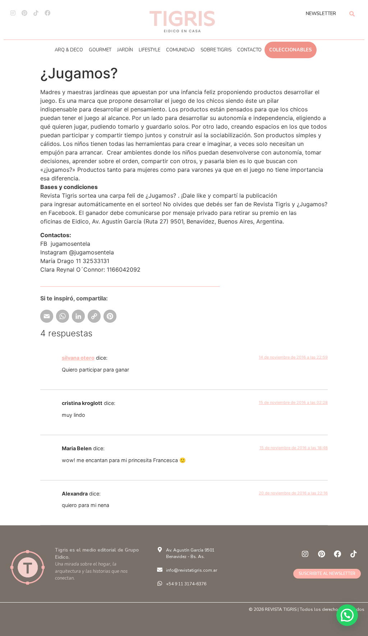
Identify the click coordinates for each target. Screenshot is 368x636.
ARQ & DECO (69, 50)
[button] (347, 615)
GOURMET (100, 50)
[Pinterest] (24, 13)
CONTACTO (249, 50)
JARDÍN (125, 50)
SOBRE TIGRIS (216, 50)
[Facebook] (47, 13)
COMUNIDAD (180, 50)
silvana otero (78, 358)
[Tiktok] (36, 13)
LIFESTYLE (149, 50)
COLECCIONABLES (290, 50)
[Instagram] (13, 13)
